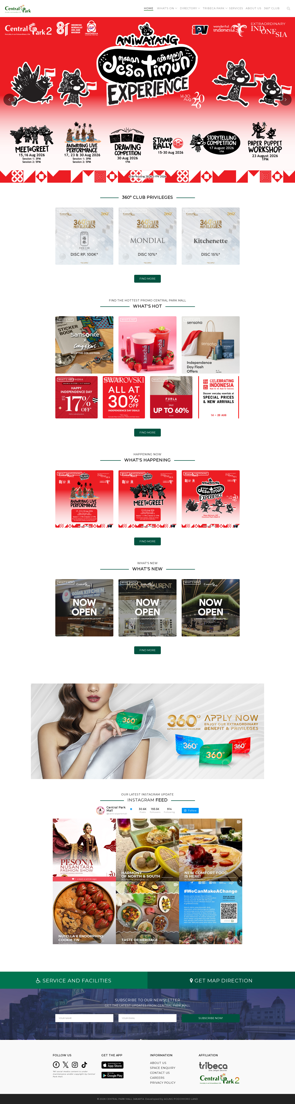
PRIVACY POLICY (162, 1082)
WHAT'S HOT (65, 319)
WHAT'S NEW (65, 582)
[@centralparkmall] (100, 810)
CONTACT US (160, 1072)
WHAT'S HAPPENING (69, 473)
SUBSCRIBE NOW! (211, 1018)
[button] (167, 8)
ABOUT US (158, 1063)
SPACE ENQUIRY (162, 1068)
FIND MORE (147, 278)
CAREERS (157, 1077)
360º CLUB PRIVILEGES (70, 211)
